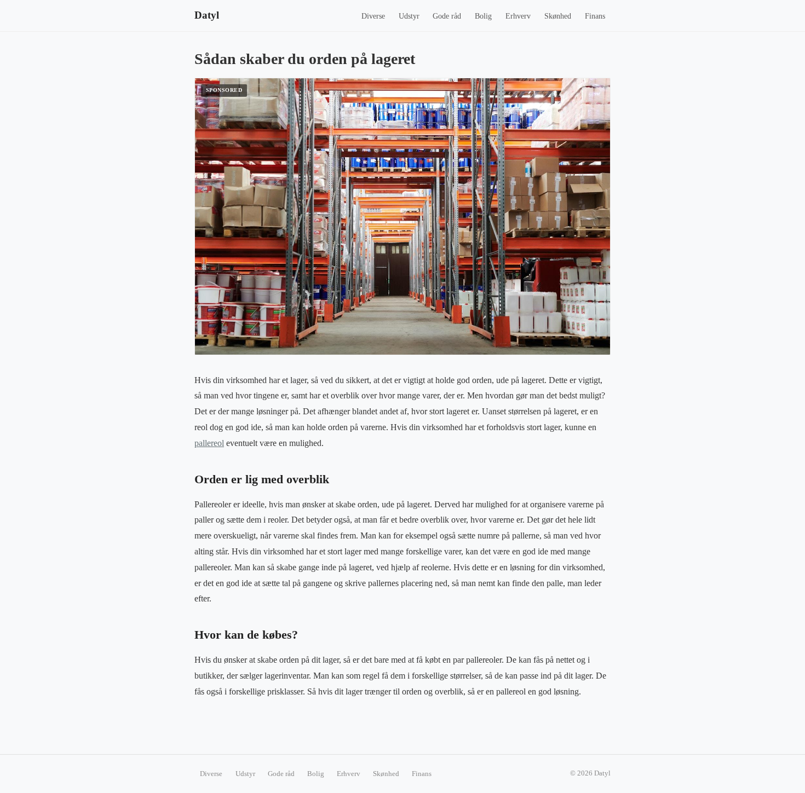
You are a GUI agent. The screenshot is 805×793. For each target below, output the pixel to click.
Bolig (483, 16)
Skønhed (557, 16)
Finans (595, 16)
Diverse (373, 16)
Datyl (206, 15)
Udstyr (409, 16)
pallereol (209, 443)
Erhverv (518, 16)
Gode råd (447, 16)
